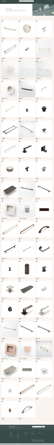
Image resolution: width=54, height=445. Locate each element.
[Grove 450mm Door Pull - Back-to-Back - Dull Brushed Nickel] (27, 129)
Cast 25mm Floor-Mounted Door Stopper (39, 117)
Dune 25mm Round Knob (4, 77)
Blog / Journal (32, 433)
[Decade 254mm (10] (27, 89)
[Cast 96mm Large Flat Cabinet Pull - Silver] (44, 289)
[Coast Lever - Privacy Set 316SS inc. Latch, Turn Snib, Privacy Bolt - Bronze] (27, 149)
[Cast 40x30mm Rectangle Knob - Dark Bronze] (44, 129)
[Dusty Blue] (5, 78)
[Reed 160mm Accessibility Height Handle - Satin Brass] (44, 49)
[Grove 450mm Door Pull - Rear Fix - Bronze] (27, 329)
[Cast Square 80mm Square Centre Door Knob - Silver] (10, 289)
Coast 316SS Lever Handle (21, 157)
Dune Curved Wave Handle (38, 77)
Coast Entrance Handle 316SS (4, 137)
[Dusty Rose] (4, 78)
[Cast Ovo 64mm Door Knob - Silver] (44, 269)
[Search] (34, 1)
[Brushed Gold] (7, 78)
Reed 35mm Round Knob (21, 37)
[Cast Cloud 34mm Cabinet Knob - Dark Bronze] (10, 309)
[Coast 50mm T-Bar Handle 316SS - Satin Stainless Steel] (44, 29)
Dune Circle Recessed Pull (4, 97)
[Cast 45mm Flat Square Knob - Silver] (44, 369)
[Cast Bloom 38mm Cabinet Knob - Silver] (44, 169)
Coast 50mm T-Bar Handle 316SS (39, 37)
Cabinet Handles (11, 432)
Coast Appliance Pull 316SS (4, 117)
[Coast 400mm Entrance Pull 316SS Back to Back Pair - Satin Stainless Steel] (10, 129)
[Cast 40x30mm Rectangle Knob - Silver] (10, 389)
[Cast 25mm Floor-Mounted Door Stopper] (44, 109)
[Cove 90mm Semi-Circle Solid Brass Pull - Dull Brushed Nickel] (27, 49)
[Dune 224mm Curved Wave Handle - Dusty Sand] (44, 69)
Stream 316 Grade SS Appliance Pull (5, 157)
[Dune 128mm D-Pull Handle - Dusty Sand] (27, 69)
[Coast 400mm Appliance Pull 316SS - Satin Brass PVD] (10, 109)
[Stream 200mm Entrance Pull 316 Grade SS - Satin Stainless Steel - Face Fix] (44, 89)
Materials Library (25, 433)
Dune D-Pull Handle (20, 77)
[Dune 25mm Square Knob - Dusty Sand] (27, 209)
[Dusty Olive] (39, 78)
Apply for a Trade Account (26, 432)
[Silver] (20, 178)
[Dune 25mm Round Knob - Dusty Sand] (10, 69)
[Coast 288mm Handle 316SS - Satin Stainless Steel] (10, 49)
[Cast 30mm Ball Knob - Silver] (27, 109)
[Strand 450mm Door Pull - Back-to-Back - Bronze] (44, 189)
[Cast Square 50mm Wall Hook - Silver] (10, 269)
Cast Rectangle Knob (38, 137)
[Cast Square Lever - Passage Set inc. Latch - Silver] (27, 309)
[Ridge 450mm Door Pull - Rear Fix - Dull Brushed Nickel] (10, 329)
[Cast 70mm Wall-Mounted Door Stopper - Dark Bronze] (27, 269)
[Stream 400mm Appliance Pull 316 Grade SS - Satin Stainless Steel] (10, 149)
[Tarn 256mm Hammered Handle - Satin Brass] (27, 249)
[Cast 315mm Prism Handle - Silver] (44, 389)
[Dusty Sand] (3, 78)
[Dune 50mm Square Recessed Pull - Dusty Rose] (10, 349)
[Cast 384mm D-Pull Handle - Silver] (10, 229)
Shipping (17, 433)
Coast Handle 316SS (3, 57)
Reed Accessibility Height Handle (39, 57)
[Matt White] (3, 218)
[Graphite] (9, 78)
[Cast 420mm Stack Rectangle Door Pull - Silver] (27, 289)
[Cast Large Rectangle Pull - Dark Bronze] (10, 189)
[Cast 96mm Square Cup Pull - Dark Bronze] (44, 209)
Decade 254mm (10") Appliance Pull (22, 97)
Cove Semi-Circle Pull (21, 57)
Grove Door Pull (20, 137)
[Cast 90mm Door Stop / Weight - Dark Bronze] (10, 169)
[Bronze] (21, 58)
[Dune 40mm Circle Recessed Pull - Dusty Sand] (10, 89)
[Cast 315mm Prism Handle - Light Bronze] (27, 229)
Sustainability (40, 433)
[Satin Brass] (3, 38)
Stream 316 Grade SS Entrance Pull (39, 97)
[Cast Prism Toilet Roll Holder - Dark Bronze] (44, 249)
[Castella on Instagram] (18, 444)
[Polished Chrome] (8, 78)
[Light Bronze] (20, 118)
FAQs (17, 432)
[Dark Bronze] (36, 118)
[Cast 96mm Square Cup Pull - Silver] (27, 369)
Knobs (10, 433)
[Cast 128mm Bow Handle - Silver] (27, 409)
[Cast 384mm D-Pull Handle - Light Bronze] (27, 389)
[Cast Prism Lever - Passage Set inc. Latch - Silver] (44, 309)
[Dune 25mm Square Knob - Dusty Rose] (27, 349)
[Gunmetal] (20, 38)
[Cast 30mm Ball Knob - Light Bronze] (10, 409)
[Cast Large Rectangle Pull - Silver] (10, 369)
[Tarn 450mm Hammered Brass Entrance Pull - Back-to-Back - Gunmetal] (10, 249)
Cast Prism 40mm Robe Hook (38, 157)
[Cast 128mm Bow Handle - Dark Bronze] (44, 229)
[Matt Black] (4, 38)
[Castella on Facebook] (16, 444)
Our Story (39, 432)
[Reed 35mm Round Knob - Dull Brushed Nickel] (27, 29)
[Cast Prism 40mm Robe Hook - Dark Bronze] (44, 149)
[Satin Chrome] (5, 98)
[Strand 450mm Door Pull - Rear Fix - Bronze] (44, 329)
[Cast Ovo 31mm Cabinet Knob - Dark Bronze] (27, 169)
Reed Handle (3, 37)
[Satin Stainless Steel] (36, 38)
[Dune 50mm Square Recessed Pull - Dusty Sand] (10, 209)
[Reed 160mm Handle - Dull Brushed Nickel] (10, 29)
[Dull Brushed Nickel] (36, 78)
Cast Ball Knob (20, 117)
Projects (32, 432)
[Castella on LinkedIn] (19, 444)
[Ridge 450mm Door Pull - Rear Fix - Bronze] (27, 189)
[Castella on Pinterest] (17, 444)
